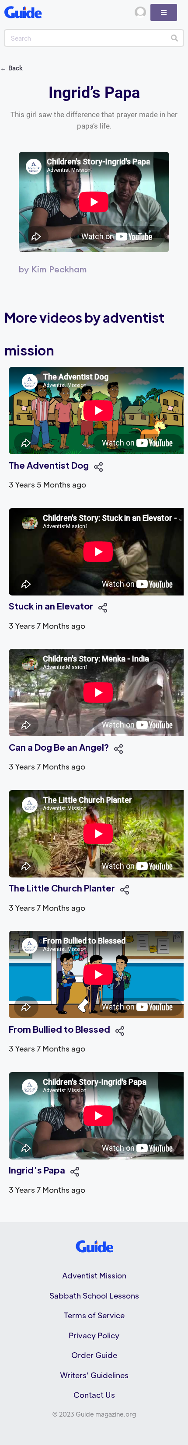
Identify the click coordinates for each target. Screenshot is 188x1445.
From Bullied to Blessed (59, 1029)
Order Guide (94, 1355)
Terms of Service (94, 1315)
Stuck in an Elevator (51, 605)
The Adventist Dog (49, 465)
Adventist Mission (94, 1275)
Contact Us (94, 1395)
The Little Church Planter (62, 887)
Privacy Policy (94, 1335)
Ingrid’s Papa (37, 1169)
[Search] (174, 38)
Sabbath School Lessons (94, 1295)
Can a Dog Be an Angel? (59, 747)
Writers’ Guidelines (94, 1375)
